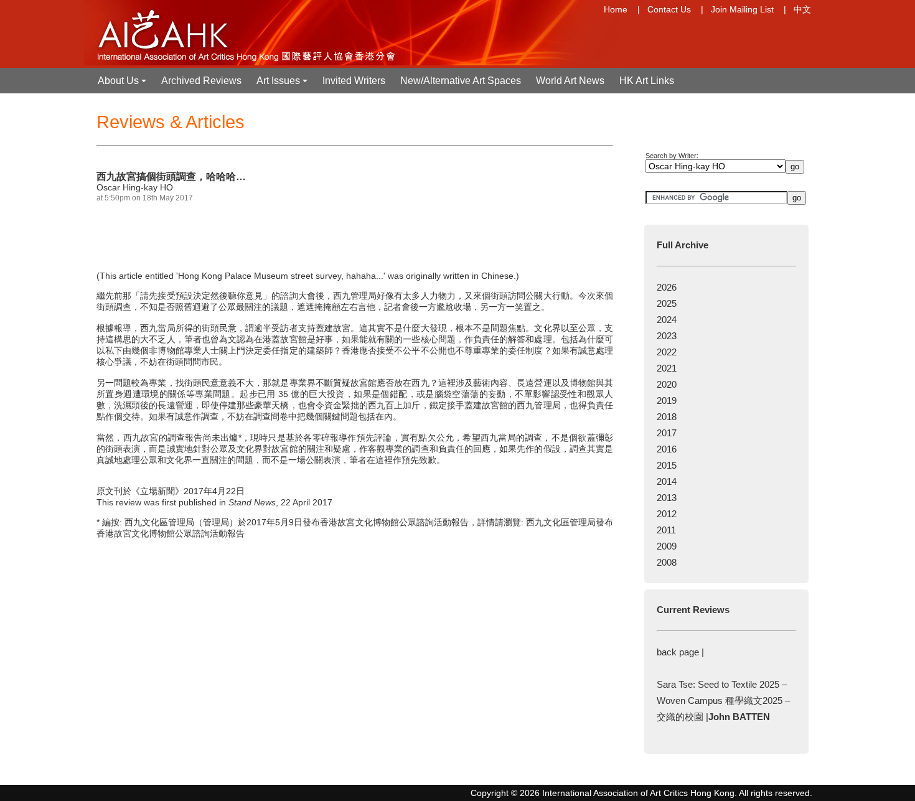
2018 (667, 416)
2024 (667, 319)
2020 (667, 384)
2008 (667, 562)
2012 (667, 513)
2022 (667, 352)
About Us (123, 84)
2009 (667, 546)
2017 (667, 433)
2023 (667, 335)
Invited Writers (353, 80)
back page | (680, 652)
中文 (802, 9)
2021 (667, 368)
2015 (667, 465)
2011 (666, 530)
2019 (667, 400)
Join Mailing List (742, 9)
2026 (667, 287)
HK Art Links (646, 80)
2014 (667, 481)
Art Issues (283, 84)
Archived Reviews (201, 80)
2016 (667, 449)
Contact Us (669, 9)
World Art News (570, 80)
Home (615, 9)
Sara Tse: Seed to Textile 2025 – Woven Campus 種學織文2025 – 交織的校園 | (723, 700)
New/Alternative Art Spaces (460, 80)
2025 (667, 303)
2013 (667, 497)
